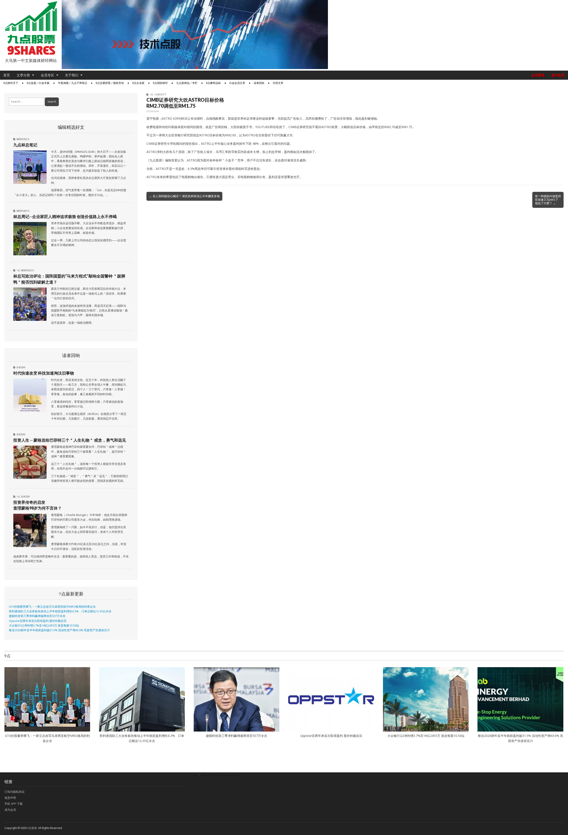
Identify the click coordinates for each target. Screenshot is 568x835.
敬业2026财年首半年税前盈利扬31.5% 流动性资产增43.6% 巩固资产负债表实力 (59, 630)
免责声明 (10, 798)
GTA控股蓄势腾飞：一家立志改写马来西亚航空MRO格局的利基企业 (52, 607)
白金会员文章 (237, 83)
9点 (151, 94)
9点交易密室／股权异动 (110, 83)
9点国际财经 (160, 83)
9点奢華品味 (213, 83)
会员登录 (538, 75)
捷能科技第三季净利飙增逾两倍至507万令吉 (38, 616)
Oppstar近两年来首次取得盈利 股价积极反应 (38, 621)
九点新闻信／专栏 (186, 83)
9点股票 (32, 828)
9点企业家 (138, 83)
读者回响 (259, 83)
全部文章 (278, 83)
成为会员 (558, 75)
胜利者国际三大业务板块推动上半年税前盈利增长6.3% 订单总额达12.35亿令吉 (60, 611)
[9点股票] (31, 28)
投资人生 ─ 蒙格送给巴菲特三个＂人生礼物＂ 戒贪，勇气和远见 (69, 440)
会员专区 (47, 75)
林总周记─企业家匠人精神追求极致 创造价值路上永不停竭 (65, 216)
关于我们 (71, 75)
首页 (6, 75)
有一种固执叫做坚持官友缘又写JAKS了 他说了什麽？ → (548, 199)
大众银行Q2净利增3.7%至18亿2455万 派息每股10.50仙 (44, 625)
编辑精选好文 (23, 139)
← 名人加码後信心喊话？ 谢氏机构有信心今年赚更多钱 (184, 196)
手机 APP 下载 (13, 804)
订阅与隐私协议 (14, 792)
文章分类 (23, 75)
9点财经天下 (10, 83)
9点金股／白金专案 (38, 83)
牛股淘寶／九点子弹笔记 (72, 83)
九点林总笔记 (25, 144)
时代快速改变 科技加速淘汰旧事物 (43, 373)
